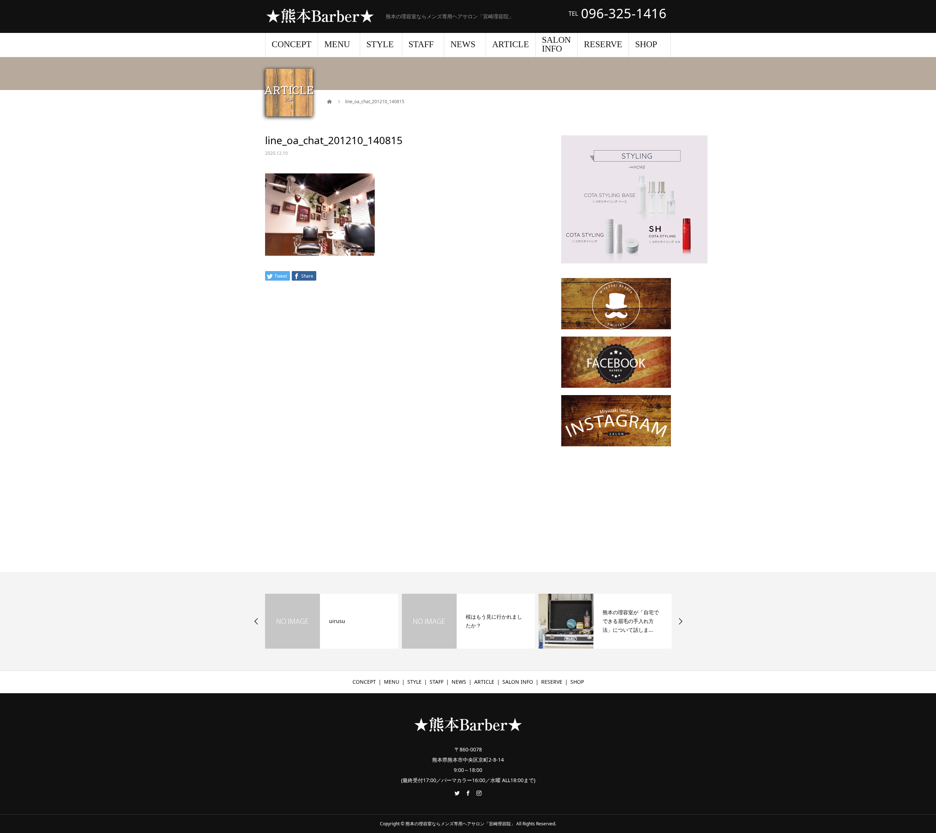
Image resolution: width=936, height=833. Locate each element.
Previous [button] (256, 621)
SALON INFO (556, 44)
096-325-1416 (624, 13)
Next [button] (680, 621)
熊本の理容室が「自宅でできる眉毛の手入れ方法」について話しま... (631, 621)
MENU (337, 44)
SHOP (646, 44)
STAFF (421, 44)
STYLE (380, 44)
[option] (331, 621)
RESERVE (603, 44)
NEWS (462, 44)
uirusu (337, 621)
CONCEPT (292, 44)
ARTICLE (510, 44)
